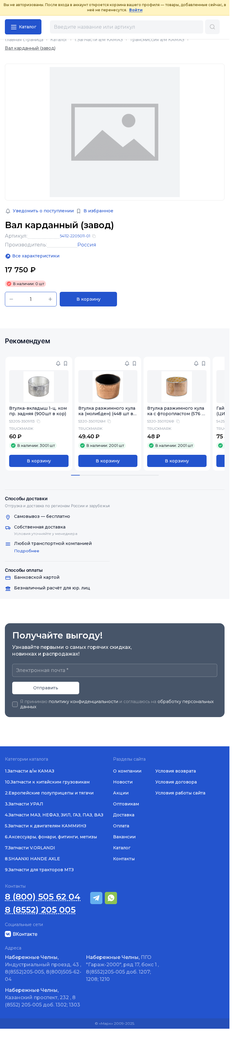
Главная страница (24, 39)
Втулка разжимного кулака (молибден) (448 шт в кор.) (107, 414)
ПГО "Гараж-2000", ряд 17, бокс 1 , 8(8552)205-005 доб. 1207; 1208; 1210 (122, 968)
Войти (136, 10)
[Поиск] (212, 26)
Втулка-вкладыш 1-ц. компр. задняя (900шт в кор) (38, 411)
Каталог (58, 39)
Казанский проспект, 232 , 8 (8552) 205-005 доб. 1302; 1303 (42, 997)
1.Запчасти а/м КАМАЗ (98, 39)
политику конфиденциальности (83, 701)
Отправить (45, 688)
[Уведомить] (58, 363)
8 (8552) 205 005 (40, 909)
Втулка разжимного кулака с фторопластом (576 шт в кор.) (176, 414)
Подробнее (26, 550)
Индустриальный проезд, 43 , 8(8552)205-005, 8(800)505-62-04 (43, 968)
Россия (86, 245)
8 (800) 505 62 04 (42, 896)
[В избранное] (65, 363)
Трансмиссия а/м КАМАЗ (157, 39)
